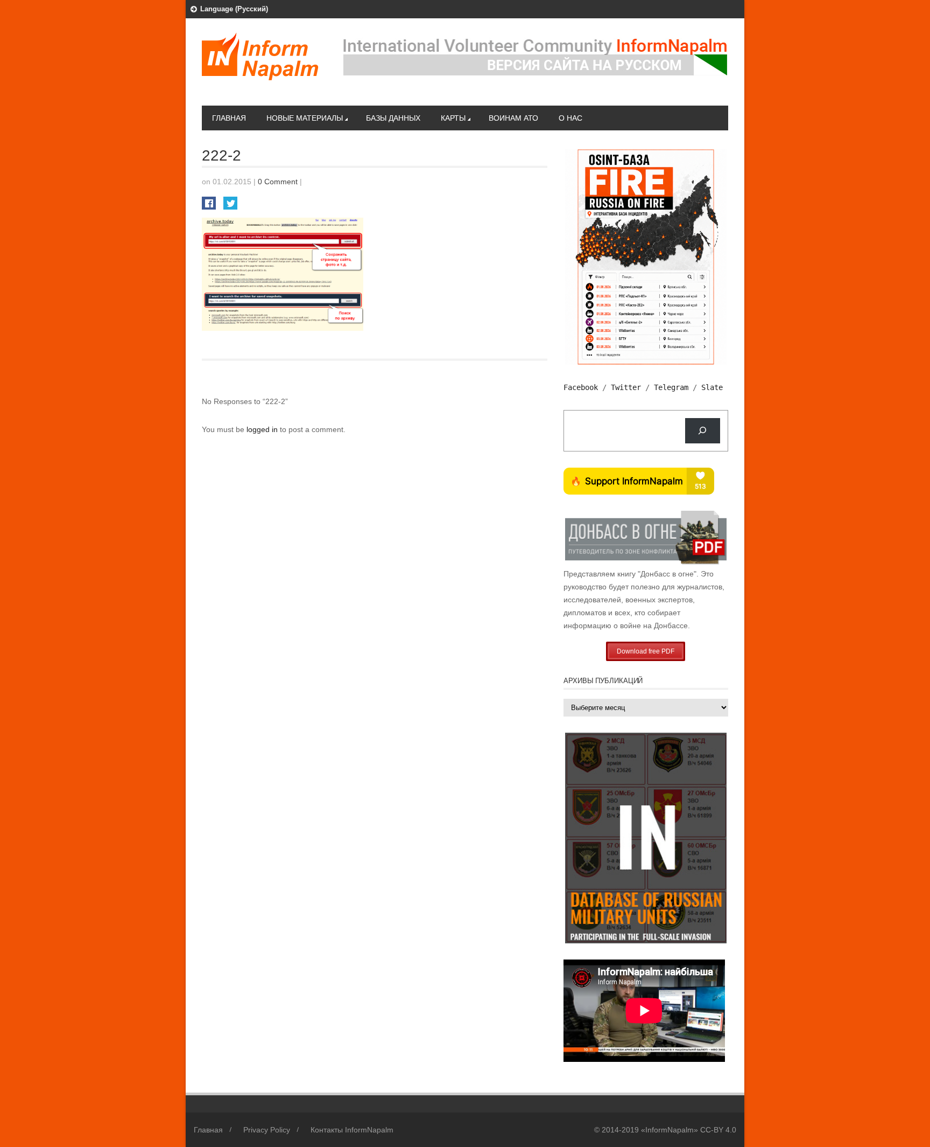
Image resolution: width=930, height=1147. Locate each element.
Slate (712, 387)
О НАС (570, 118)
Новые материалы (304, 118)
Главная (229, 118)
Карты (453, 118)
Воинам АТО (513, 118)
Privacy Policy (266, 1129)
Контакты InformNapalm (352, 1129)
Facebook (580, 387)
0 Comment (278, 181)
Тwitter (626, 387)
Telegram (671, 387)
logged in (263, 429)
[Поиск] (702, 430)
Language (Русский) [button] (234, 9)
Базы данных (393, 118)
